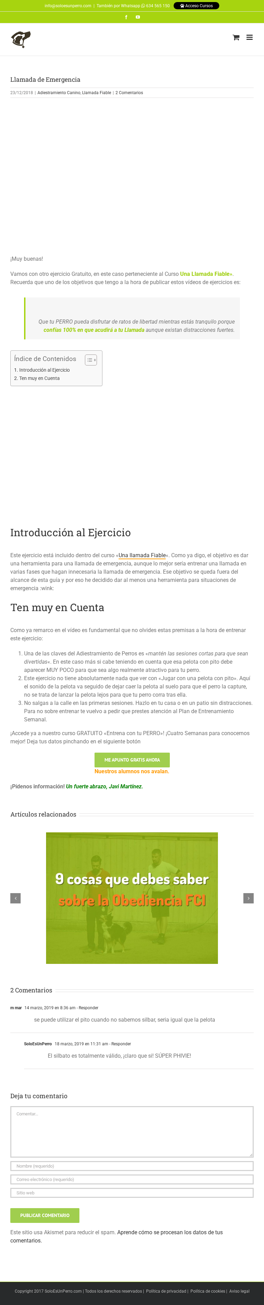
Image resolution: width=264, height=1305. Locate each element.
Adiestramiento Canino (58, 92)
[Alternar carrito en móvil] (236, 37)
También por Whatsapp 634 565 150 (133, 5)
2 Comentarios (129, 92)
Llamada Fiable (96, 92)
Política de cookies (207, 1291)
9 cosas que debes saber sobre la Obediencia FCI (132, 892)
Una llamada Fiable (142, 555)
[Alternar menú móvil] (250, 37)
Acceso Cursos (198, 5)
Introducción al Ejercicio (44, 370)
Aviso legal (239, 1291)
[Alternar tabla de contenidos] (87, 360)
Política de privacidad (166, 1291)
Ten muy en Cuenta (39, 378)
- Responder (87, 1007)
